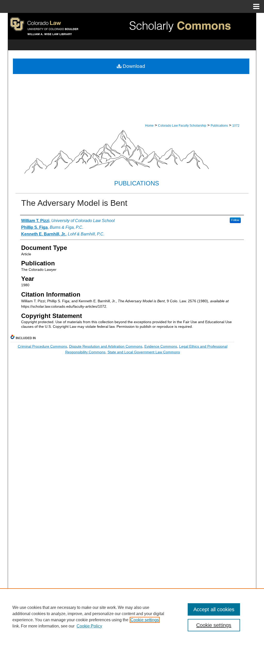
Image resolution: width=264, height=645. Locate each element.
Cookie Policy (89, 626)
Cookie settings (144, 620)
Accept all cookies (213, 609)
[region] (132, 616)
